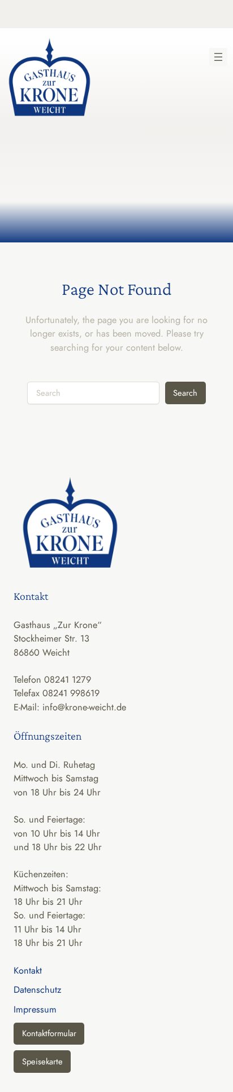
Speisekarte (42, 1061)
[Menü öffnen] (218, 57)
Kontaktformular (49, 1033)
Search (185, 393)
